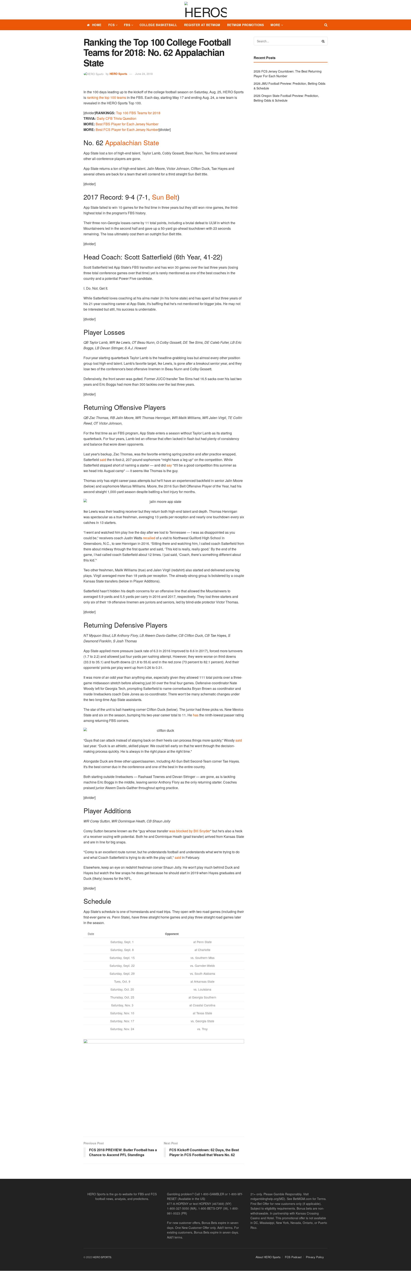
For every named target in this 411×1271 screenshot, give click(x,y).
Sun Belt (164, 196)
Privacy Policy (315, 1257)
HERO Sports (118, 74)
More (275, 25)
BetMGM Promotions (245, 25)
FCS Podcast (293, 1257)
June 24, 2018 (144, 74)
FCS (111, 25)
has (195, 715)
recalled (149, 537)
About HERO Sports (268, 1257)
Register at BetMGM (202, 25)
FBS (127, 25)
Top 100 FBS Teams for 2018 (138, 112)
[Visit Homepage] (205, 10)
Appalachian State (132, 142)
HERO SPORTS (102, 1257)
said (103, 459)
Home (96, 25)
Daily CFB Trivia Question (116, 118)
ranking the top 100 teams (106, 97)
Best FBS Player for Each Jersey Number (127, 123)
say (169, 465)
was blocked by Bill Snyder (189, 830)
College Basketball (158, 25)
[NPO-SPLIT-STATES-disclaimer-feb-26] (163, 1083)
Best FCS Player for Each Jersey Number (127, 129)
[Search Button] (326, 24)
